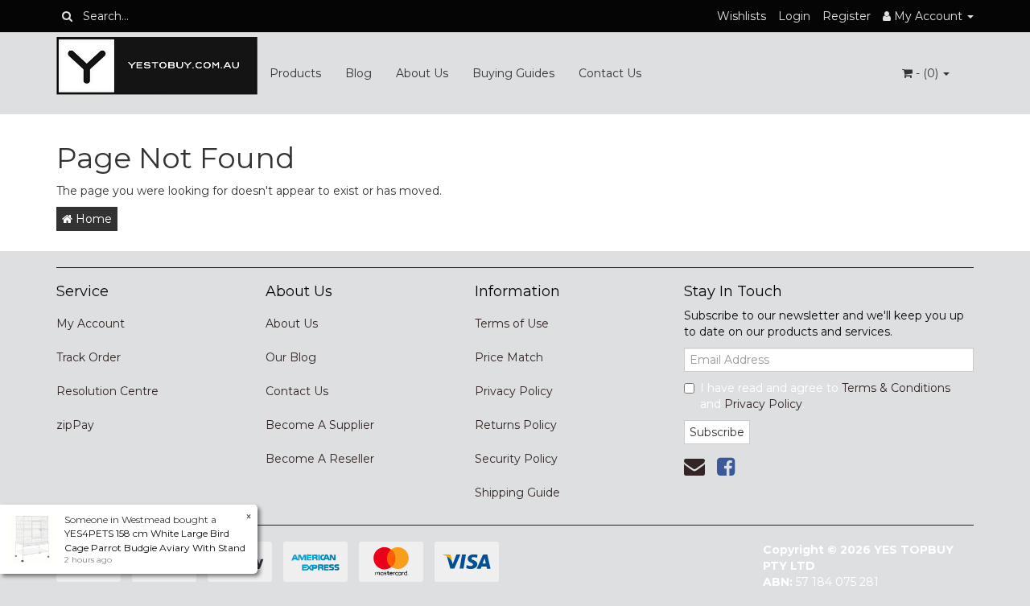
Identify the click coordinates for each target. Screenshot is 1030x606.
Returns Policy (516, 425)
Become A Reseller (320, 458)
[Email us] (694, 467)
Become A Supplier (320, 425)
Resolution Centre (107, 391)
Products (295, 73)
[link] (726, 467)
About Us (422, 73)
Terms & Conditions (896, 388)
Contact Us (610, 73)
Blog (358, 73)
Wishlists (741, 16)
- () (927, 73)
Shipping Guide (517, 492)
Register (846, 16)
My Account (90, 323)
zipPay (75, 425)
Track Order (88, 357)
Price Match (509, 357)
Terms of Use (512, 323)
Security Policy (516, 458)
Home (92, 219)
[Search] (67, 16)
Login (794, 16)
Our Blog (291, 357)
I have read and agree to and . (825, 396)
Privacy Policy (514, 391)
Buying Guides (513, 73)
